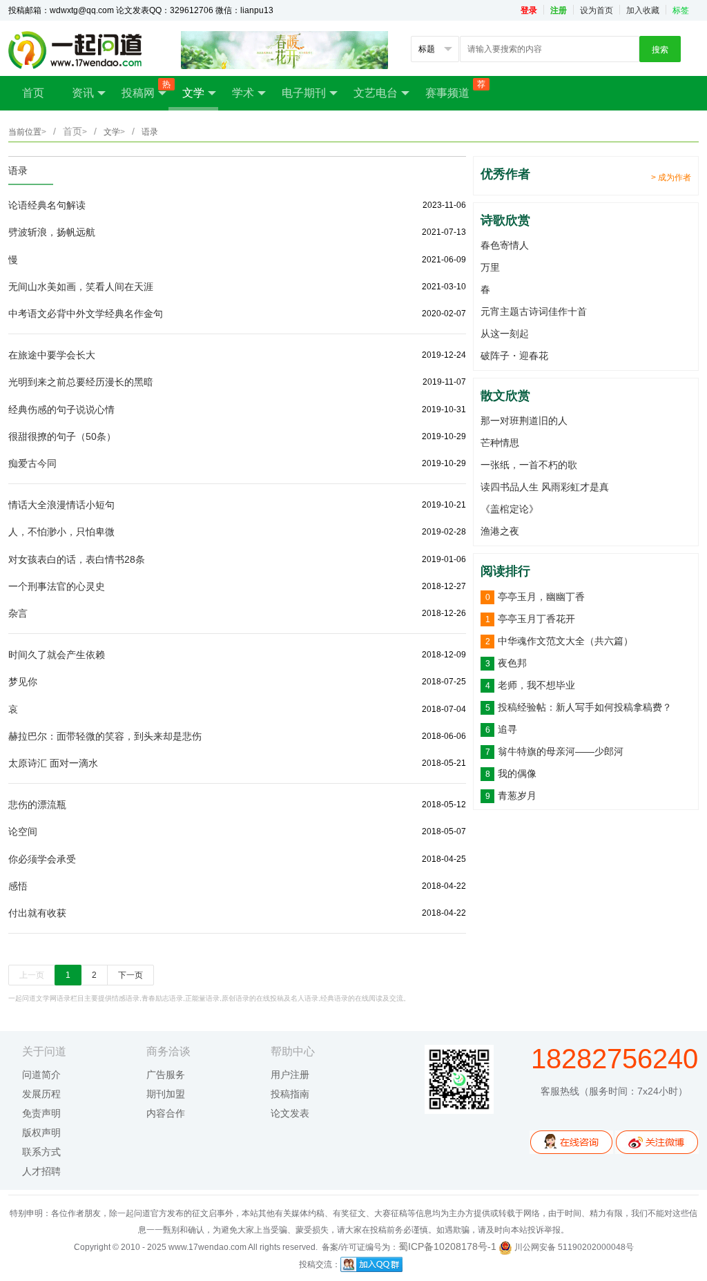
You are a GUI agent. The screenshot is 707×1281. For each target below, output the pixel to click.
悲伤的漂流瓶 (37, 804)
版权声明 (41, 1132)
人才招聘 (41, 1171)
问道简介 (41, 1074)
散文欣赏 (505, 396)
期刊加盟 (165, 1093)
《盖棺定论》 (510, 508)
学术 (243, 93)
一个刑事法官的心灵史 (56, 586)
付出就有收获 (37, 912)
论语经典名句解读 (47, 205)
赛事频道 (454, 89)
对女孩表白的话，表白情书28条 (76, 559)
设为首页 (596, 10)
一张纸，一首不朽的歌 (529, 464)
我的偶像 (517, 773)
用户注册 (290, 1074)
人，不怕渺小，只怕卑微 (61, 531)
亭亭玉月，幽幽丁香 (541, 596)
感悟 (18, 886)
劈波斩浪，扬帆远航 (51, 232)
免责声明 (41, 1113)
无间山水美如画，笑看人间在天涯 (80, 286)
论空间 (22, 831)
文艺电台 (376, 93)
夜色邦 (512, 662)
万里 (490, 267)
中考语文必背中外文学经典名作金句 (85, 313)
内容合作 (165, 1113)
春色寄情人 (505, 245)
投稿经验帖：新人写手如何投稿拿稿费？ (585, 707)
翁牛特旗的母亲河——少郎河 (560, 751)
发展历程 (41, 1093)
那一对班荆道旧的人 (524, 420)
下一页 (130, 975)
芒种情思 (500, 442)
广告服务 (165, 1074)
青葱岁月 (517, 795)
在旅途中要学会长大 (51, 354)
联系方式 (41, 1151)
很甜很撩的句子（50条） (62, 436)
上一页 (31, 975)
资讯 (83, 93)
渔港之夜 (500, 531)
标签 (680, 10)
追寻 (507, 729)
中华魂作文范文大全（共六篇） (565, 640)
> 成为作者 (671, 177)
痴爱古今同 (32, 463)
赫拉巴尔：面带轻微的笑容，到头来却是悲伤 (105, 736)
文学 (193, 93)
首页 (33, 93)
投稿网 (145, 89)
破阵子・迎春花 (514, 355)
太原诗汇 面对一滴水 (53, 763)
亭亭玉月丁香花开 (536, 618)
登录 (529, 10)
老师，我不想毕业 (536, 685)
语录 (18, 170)
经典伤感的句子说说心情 (61, 409)
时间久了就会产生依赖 (56, 654)
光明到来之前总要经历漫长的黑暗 (80, 381)
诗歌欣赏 (505, 220)
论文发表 (290, 1113)
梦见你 (22, 681)
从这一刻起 (505, 333)
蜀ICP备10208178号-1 (447, 1246)
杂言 (18, 613)
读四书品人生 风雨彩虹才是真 (545, 486)
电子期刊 (304, 93)
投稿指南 (290, 1093)
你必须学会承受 (42, 859)
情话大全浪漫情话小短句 (61, 504)
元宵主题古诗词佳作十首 (534, 311)
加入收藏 (642, 10)
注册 (558, 10)
